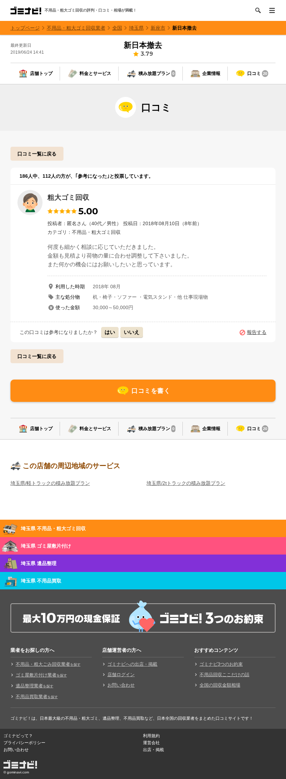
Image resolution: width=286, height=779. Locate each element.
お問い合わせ (121, 685)
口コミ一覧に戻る (37, 153)
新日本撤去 (184, 28)
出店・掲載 (153, 749)
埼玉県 (136, 28)
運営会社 (151, 742)
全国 (117, 28)
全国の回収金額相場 (220, 685)
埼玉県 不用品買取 (41, 580)
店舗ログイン (121, 674)
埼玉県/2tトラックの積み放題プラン (185, 483)
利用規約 (151, 735)
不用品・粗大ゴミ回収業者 (76, 28)
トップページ (25, 28)
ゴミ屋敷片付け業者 (41, 675)
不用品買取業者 (37, 696)
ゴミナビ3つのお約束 (221, 664)
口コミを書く (150, 390)
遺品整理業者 (34, 685)
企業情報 (211, 73)
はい (110, 332)
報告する (256, 332)
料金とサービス (95, 73)
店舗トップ (41, 73)
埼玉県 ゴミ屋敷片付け (46, 546)
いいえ (132, 332)
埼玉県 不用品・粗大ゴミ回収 (53, 528)
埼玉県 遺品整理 (39, 563)
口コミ (257, 73)
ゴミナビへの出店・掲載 (132, 664)
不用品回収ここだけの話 (224, 674)
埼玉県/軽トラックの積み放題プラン (50, 483)
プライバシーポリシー (24, 742)
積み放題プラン (156, 73)
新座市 (158, 28)
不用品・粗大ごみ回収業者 (48, 664)
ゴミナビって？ (18, 735)
